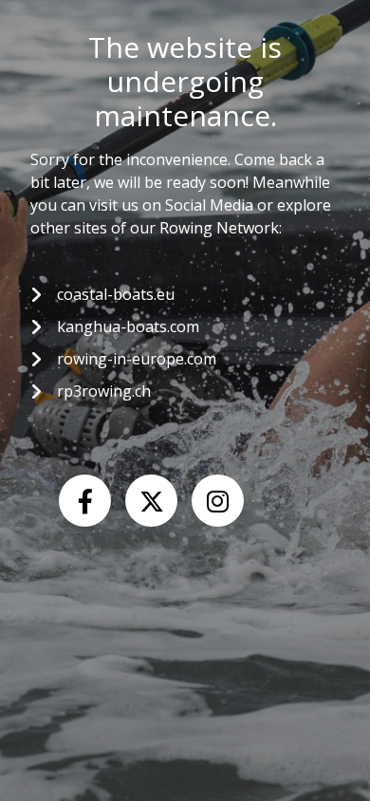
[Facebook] (85, 501)
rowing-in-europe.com (136, 358)
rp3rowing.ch (104, 391)
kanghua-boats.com (128, 326)
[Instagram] (218, 501)
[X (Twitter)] (151, 501)
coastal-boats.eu (116, 294)
